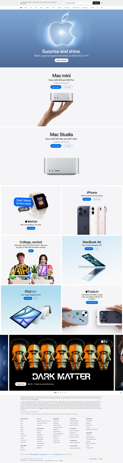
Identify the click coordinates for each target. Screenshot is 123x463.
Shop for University (74, 435)
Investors (88, 441)
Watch (21, 429)
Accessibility (89, 421)
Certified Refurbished (58, 433)
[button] (77, 3)
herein (36, 399)
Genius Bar (55, 423)
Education (88, 423)
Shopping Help (56, 442)
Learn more (55, 87)
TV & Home (23, 435)
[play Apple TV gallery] (121, 393)
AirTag (21, 438)
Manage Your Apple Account (43, 421)
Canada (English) (93, 458)
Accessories (23, 440)
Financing (55, 438)
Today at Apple (56, 425)
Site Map (61, 460)
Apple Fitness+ (40, 439)
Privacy (88, 427)
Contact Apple (89, 447)
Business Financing (74, 425)
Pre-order (68, 87)
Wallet (21, 447)
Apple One (39, 430)
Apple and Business (74, 421)
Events (87, 445)
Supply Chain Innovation (91, 429)
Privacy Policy (23, 460)
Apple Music (40, 435)
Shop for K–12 (73, 432)
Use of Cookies (32, 460)
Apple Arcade (40, 437)
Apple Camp (56, 429)
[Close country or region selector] (102, 3)
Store (21, 421)
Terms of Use (40, 460)
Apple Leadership (90, 437)
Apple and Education (74, 430)
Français (100, 458)
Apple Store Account (41, 423)
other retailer (43, 454)
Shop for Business (74, 423)
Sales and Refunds (49, 460)
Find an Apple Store (34, 454)
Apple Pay (22, 450)
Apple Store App (57, 431)
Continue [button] (96, 3)
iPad (21, 425)
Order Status (56, 440)
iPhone (22, 427)
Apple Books (40, 445)
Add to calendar (61, 60)
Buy (97, 248)
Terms (40, 408)
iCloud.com (39, 425)
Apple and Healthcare (75, 442)
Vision (21, 431)
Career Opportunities (91, 439)
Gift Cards (22, 442)
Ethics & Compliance (91, 443)
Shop (31, 250)
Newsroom (88, 435)
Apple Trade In (56, 435)
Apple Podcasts (40, 443)
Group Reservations (58, 427)
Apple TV (39, 432)
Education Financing (74, 437)
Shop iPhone (97, 199)
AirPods (22, 433)
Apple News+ (40, 441)
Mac (21, 423)
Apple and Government (75, 448)
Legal (56, 460)
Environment (89, 425)
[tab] (58, 393)
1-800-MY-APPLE (58, 454)
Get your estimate (92, 302)
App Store (39, 447)
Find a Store (56, 421)
